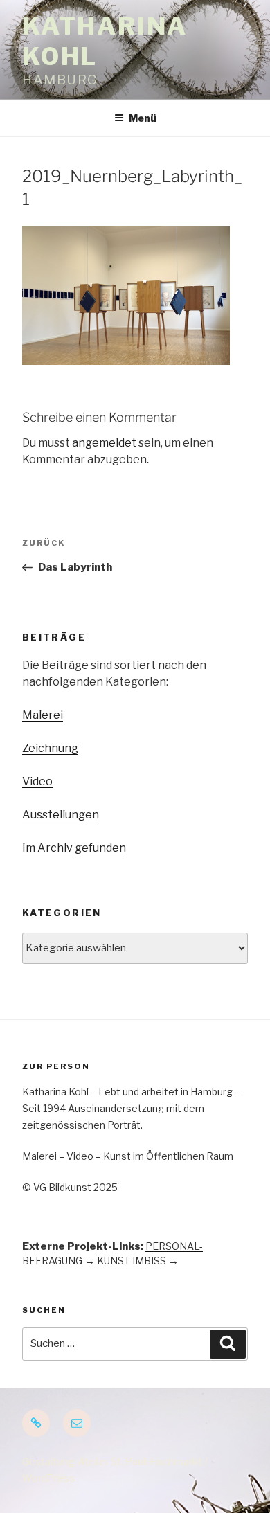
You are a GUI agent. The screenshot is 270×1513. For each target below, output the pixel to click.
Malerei (42, 715)
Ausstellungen (60, 814)
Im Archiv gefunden (74, 847)
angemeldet (104, 442)
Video (37, 781)
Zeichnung (50, 748)
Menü (142, 118)
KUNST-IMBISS (131, 1260)
